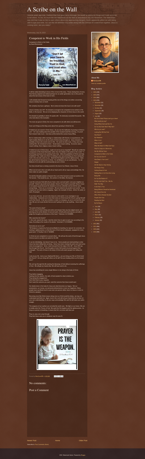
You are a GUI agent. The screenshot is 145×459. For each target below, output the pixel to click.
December (98, 102)
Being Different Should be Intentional (104, 189)
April (96, 212)
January (97, 220)
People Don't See (99, 197)
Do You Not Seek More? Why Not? (104, 126)
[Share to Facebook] (60, 376)
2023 (94, 100)
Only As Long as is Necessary (103, 148)
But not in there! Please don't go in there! (106, 118)
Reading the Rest (99, 200)
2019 (94, 232)
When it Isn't (98, 140)
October (97, 108)
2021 (94, 226)
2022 (94, 223)
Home (57, 441)
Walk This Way (98, 184)
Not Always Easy (99, 167)
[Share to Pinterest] (62, 376)
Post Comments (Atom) (42, 444)
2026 (94, 92)
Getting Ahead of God (100, 170)
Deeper (96, 162)
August (97, 113)
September (98, 110)
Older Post (83, 441)
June (96, 206)
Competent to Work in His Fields (103, 154)
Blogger (83, 455)
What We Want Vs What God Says (104, 145)
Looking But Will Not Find (101, 132)
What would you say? (100, 121)
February (97, 217)
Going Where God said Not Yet (103, 124)
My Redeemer (98, 137)
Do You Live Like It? (100, 156)
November (98, 105)
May (96, 209)
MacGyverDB (97, 80)
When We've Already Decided (102, 195)
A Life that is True (99, 186)
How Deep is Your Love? (101, 159)
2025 (94, 95)
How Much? (97, 135)
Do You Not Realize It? (100, 178)
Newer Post (31, 441)
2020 (94, 229)
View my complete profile (98, 83)
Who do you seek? (99, 129)
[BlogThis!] (57, 376)
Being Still (97, 175)
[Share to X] (59, 376)
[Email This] (55, 376)
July (96, 116)
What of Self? (98, 143)
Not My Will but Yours (100, 151)
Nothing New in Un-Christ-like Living (104, 173)
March (97, 214)
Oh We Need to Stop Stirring (102, 165)
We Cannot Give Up (100, 192)
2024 (94, 97)
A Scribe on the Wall (52, 9)
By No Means (98, 203)
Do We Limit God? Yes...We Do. (103, 181)
